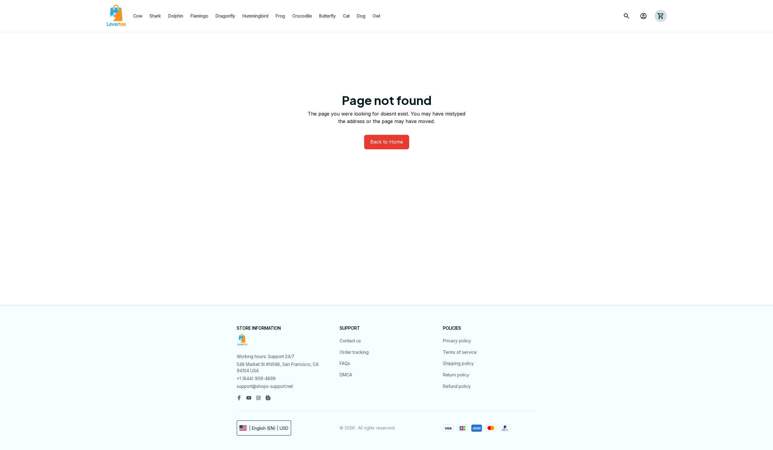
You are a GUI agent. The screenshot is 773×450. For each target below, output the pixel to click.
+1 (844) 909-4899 (256, 378)
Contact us (350, 340)
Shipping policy (458, 363)
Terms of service (460, 352)
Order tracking (354, 352)
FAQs (345, 363)
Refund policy (457, 386)
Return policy (456, 374)
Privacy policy (457, 340)
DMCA (346, 374)
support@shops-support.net (265, 386)
